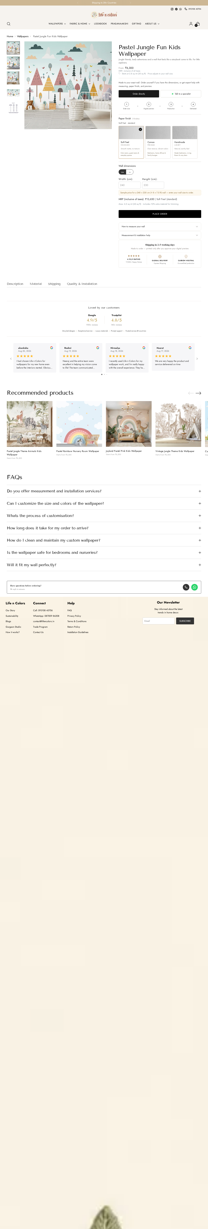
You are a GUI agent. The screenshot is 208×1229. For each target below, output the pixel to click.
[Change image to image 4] (13, 92)
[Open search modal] (8, 24)
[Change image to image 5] (13, 107)
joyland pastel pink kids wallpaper (124, 451)
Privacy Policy (74, 616)
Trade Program (40, 626)
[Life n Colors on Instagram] (172, 9)
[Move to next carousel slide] (198, 393)
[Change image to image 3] (13, 77)
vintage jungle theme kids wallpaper (175, 451)
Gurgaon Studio (13, 626)
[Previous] (77, 3)
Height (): (150, 179)
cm (122, 172)
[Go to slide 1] (101, 374)
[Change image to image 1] (13, 47)
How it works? (13, 632)
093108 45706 (194, 8)
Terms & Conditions (76, 621)
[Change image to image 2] (13, 62)
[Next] (130, 3)
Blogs (8, 621)
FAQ (69, 610)
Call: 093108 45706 (43, 610)
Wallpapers (22, 36)
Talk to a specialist (182, 93)
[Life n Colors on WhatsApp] (180, 9)
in (130, 172)
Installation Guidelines (77, 632)
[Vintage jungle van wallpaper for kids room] (178, 424)
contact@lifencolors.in (43, 621)
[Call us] (186, 587)
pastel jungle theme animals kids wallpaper (24, 452)
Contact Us (38, 632)
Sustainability (12, 616)
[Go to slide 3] (106, 374)
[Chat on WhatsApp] (194, 587)
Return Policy (73, 626)
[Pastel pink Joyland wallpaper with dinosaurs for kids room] (129, 424)
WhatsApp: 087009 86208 (46, 616)
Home (10, 36)
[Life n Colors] (104, 14)
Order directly (139, 93)
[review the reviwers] (51, 348)
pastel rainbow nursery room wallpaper (77, 451)
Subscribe (185, 621)
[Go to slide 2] (104, 374)
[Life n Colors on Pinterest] (176, 9)
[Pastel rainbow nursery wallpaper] (79, 424)
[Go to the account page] (191, 24)
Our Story (10, 610)
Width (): (126, 179)
